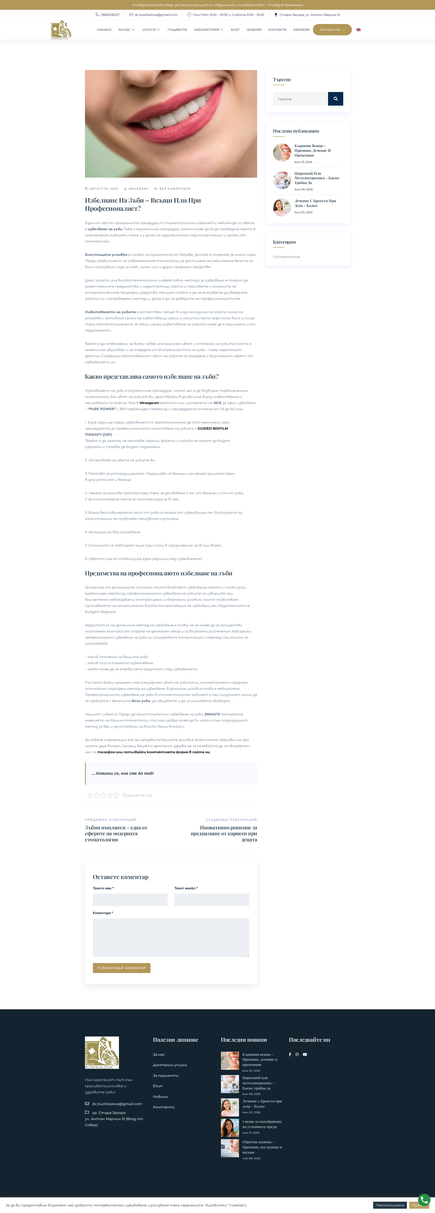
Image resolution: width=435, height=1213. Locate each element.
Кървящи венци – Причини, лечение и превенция (313, 150)
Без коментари (174, 188)
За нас (124, 30)
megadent (138, 188)
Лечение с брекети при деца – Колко (315, 203)
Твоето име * (103, 888)
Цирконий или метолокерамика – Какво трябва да (317, 178)
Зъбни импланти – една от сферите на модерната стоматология (116, 833)
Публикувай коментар (121, 968)
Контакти (277, 30)
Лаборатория (206, 30)
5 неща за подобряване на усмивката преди (262, 1124)
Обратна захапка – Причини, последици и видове (262, 1147)
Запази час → (332, 30)
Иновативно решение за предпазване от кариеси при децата (224, 833)
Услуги (149, 30)
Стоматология (286, 256)
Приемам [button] (419, 1205)
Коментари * (103, 913)
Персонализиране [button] (390, 1205)
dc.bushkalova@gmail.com (117, 1104)
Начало (104, 30)
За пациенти (166, 1075)
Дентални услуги (170, 1065)
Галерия (254, 30)
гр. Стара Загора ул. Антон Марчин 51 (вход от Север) (114, 1119)
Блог (235, 30)
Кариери (301, 30)
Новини (160, 1096)
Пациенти (177, 30)
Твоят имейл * (186, 888)
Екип (158, 1086)
